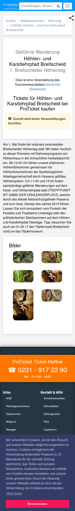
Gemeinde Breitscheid (45, 86)
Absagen (11, 429)
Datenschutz (13, 414)
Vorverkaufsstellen (54, 398)
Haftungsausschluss (18, 406)
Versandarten (51, 406)
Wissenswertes (32, 21)
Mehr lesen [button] (14, 493)
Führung (54, 21)
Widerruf (11, 421)
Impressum (50, 429)
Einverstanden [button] (37, 503)
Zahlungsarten (52, 414)
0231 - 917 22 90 (41, 369)
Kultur (11, 21)
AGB (9, 398)
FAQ (46, 421)
